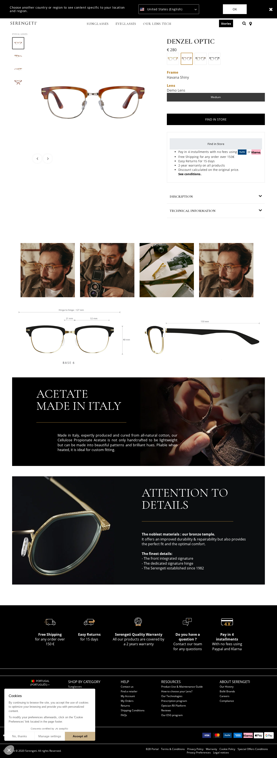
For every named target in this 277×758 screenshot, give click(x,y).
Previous (37, 158)
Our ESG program (172, 715)
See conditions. (189, 174)
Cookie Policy (227, 749)
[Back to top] (267, 747)
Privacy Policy (195, 749)
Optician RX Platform (173, 705)
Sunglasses (75, 686)
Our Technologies (171, 696)
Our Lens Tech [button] (157, 24)
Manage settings (49, 736)
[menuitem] (97, 24)
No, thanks (19, 736)
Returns (125, 705)
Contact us (127, 686)
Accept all (80, 736)
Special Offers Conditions (253, 749)
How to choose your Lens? (176, 691)
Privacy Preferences (199, 752)
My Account (128, 696)
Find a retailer (129, 691)
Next (47, 158)
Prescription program (174, 701)
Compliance (227, 701)
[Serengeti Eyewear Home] (24, 23)
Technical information (193, 211)
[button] (9, 750)
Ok (235, 9)
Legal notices (221, 752)
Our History (227, 686)
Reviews (166, 710)
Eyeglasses (19, 34)
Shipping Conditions (133, 710)
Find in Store (216, 144)
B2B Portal (152, 749)
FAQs (124, 715)
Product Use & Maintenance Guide (182, 686)
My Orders (127, 701)
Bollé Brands (227, 691)
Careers (224, 696)
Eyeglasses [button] (126, 24)
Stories (226, 23)
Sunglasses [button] (98, 24)
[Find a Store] (250, 23)
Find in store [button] (216, 119)
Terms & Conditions (173, 749)
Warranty (211, 749)
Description (181, 196)
